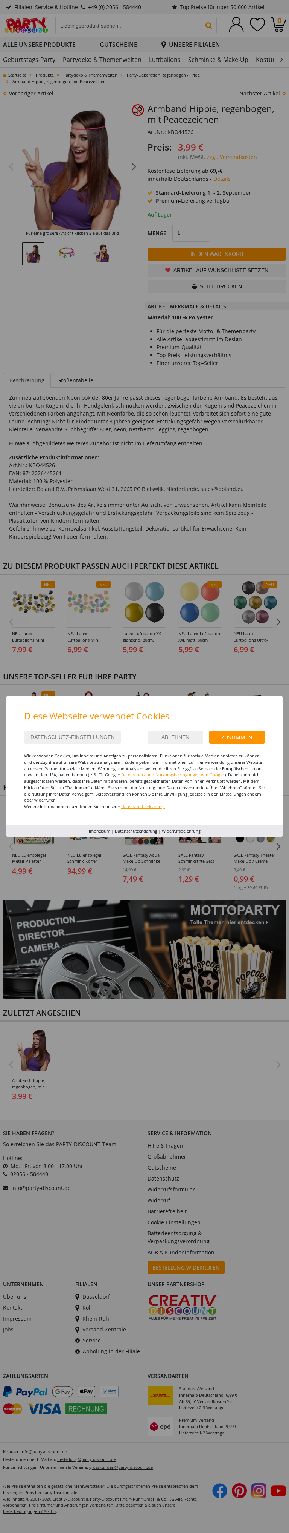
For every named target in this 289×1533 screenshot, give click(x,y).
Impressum (99, 831)
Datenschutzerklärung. (143, 806)
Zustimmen (236, 737)
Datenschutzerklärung (136, 831)
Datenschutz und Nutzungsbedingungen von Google (172, 774)
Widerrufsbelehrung (181, 831)
